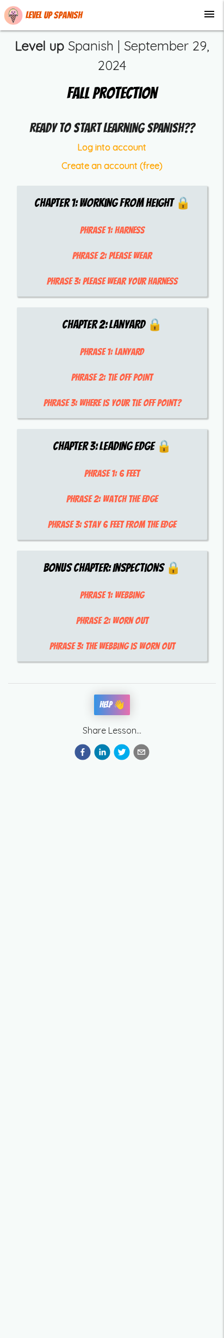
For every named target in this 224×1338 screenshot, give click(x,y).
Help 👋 (112, 704)
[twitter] (122, 753)
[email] (141, 753)
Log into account (112, 147)
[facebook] (82, 753)
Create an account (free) (112, 165)
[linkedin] (102, 753)
